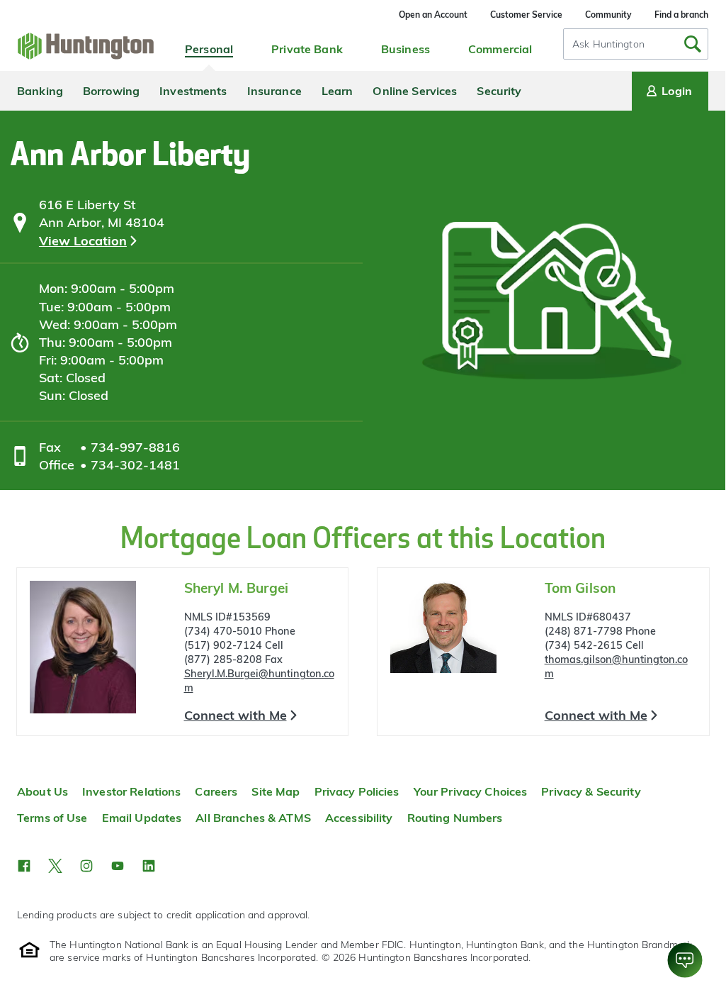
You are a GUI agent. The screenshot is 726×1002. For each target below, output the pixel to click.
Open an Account (433, 14)
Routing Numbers (455, 818)
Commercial (500, 49)
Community (608, 14)
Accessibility (359, 818)
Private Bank (307, 49)
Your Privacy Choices (471, 791)
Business (405, 49)
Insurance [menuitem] (274, 91)
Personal (209, 49)
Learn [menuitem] (337, 91)
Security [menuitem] (499, 91)
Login (677, 91)
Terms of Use (52, 818)
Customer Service (526, 14)
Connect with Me (235, 715)
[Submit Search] (692, 44)
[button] (24, 865)
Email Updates (142, 818)
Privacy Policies (356, 791)
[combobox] (635, 44)
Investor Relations (131, 791)
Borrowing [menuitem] (111, 91)
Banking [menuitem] (40, 91)
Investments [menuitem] (193, 91)
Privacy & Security (590, 791)
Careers (216, 791)
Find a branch (681, 14)
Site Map (275, 791)
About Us (42, 791)
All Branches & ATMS (253, 818)
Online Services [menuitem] (415, 91)
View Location (83, 241)
